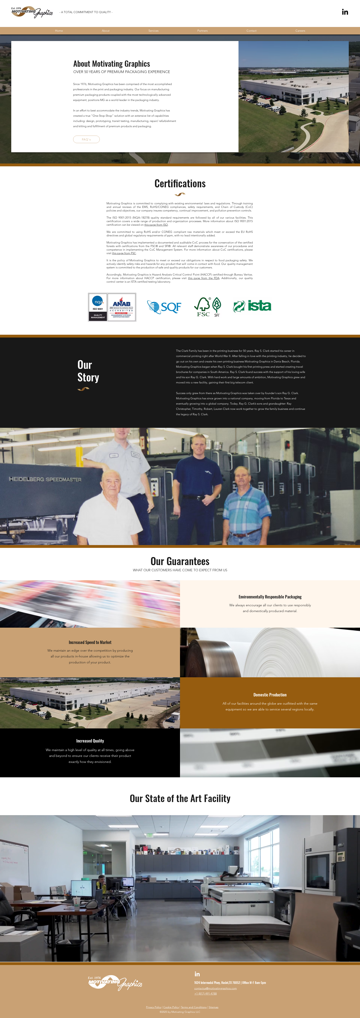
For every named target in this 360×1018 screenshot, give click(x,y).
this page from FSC (124, 253)
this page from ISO (156, 224)
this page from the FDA (203, 278)
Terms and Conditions (194, 1007)
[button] (180, 486)
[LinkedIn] (345, 12)
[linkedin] (197, 974)
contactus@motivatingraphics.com (215, 988)
